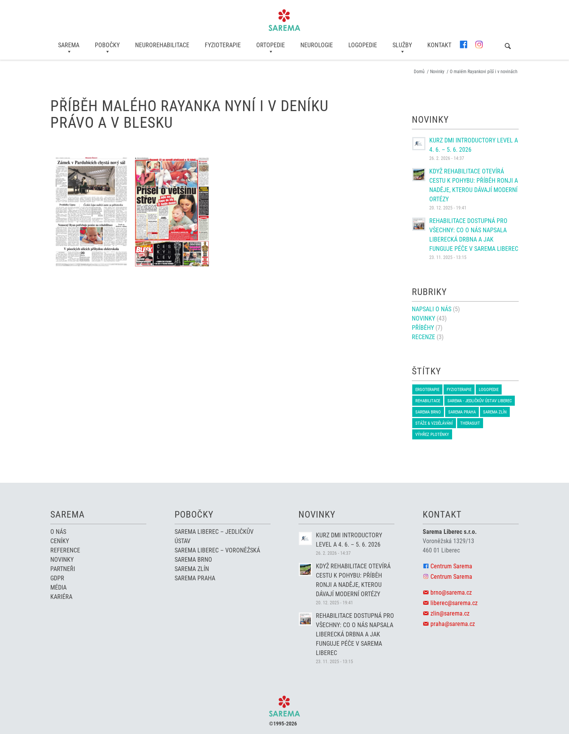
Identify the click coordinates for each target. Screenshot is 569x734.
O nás (58, 531)
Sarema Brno (193, 559)
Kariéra (61, 596)
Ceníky (59, 541)
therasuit (470, 423)
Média (58, 587)
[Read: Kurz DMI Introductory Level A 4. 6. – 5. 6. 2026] (419, 144)
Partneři (62, 569)
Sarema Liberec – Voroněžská (217, 550)
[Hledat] (508, 46)
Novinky (423, 318)
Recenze (423, 337)
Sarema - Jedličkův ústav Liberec (479, 400)
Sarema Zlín (495, 412)
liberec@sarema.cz (454, 603)
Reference (65, 550)
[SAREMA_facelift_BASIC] (284, 20)
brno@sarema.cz (451, 592)
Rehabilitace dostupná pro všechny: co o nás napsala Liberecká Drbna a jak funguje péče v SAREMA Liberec (355, 634)
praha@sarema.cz (452, 624)
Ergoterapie (427, 389)
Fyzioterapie (459, 389)
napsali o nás (431, 309)
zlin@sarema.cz (450, 613)
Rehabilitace (427, 400)
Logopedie (489, 389)
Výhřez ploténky (432, 434)
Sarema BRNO (428, 412)
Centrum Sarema (451, 566)
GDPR (57, 578)
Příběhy (423, 327)
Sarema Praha (462, 412)
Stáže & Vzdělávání (434, 423)
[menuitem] (68, 45)
